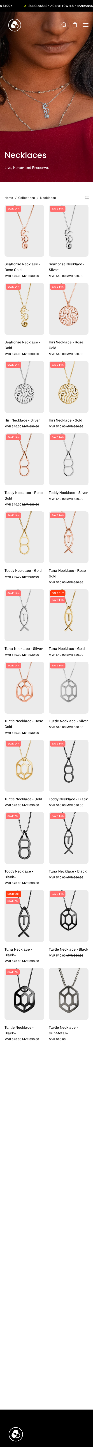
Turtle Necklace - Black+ (19, 1030)
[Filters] (87, 198)
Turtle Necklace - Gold (23, 799)
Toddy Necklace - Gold (23, 570)
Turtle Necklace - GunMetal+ (63, 1030)
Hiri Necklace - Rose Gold (66, 345)
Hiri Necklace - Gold (65, 420)
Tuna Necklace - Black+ (18, 952)
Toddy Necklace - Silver (68, 493)
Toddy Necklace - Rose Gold (24, 495)
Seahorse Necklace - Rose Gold (22, 267)
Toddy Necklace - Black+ (19, 874)
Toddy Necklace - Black (68, 799)
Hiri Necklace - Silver (22, 420)
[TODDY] (15, 25)
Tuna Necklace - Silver (24, 648)
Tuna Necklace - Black (68, 871)
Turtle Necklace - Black (68, 949)
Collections (26, 198)
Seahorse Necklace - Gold (22, 345)
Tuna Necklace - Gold (67, 648)
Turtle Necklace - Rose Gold (24, 724)
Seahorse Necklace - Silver (66, 267)
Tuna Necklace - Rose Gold (67, 573)
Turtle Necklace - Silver (68, 721)
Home (9, 198)
